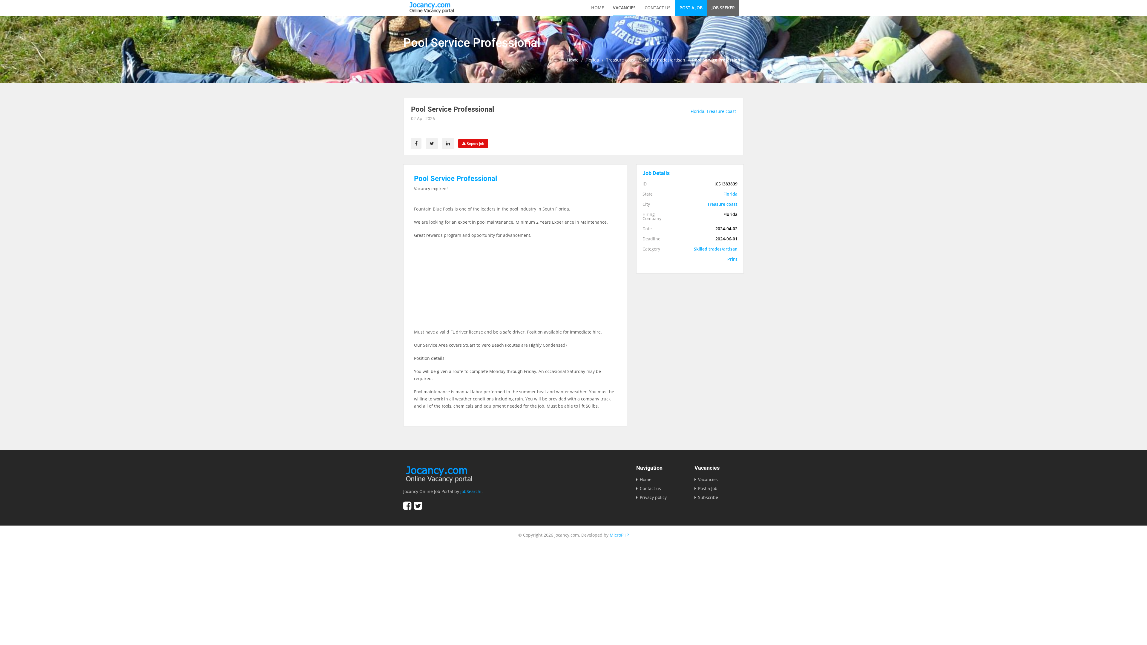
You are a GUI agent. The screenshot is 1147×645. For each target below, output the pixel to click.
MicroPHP (619, 535)
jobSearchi (471, 491)
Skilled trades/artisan (663, 60)
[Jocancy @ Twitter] (418, 506)
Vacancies (624, 7)
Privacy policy (653, 497)
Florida (592, 60)
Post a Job (691, 7)
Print (732, 259)
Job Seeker (723, 7)
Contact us (658, 7)
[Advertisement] (515, 286)
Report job (475, 143)
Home (597, 7)
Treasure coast (621, 60)
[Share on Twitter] (432, 143)
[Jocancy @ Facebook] (407, 506)
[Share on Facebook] (416, 143)
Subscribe (708, 497)
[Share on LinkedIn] (448, 143)
